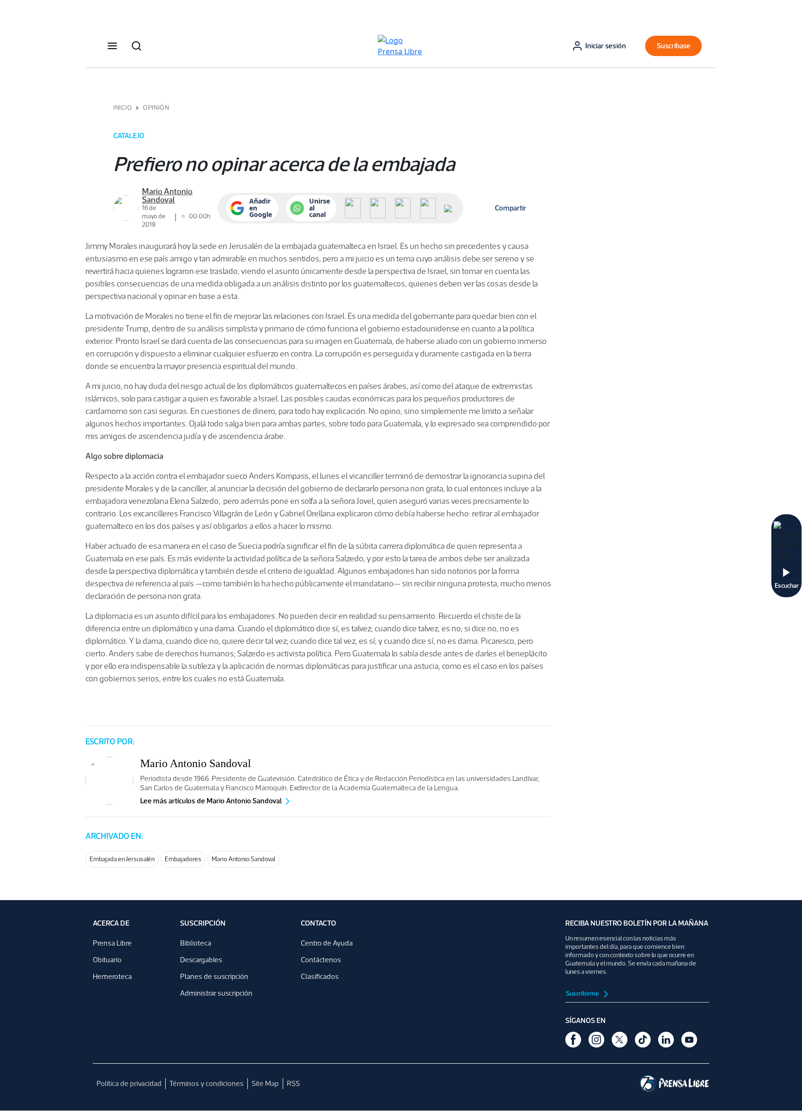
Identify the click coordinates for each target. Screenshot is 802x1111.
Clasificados (320, 976)
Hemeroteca (112, 976)
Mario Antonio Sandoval (243, 859)
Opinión (156, 108)
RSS (293, 1083)
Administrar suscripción (216, 993)
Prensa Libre (112, 943)
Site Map (265, 1083)
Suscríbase (674, 45)
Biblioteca (195, 943)
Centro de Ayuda (327, 943)
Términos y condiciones (206, 1083)
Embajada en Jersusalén (122, 859)
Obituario (107, 959)
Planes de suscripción (214, 976)
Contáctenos (321, 959)
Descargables (201, 959)
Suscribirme (583, 993)
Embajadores (183, 859)
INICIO (122, 108)
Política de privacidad (129, 1083)
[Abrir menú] (112, 46)
